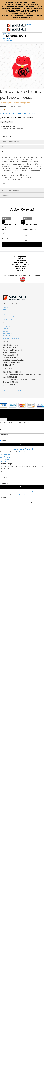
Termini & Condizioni (9, 319)
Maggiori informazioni (10, 142)
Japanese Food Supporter (11, 338)
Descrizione (6, 136)
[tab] (22, 136)
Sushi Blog (6, 329)
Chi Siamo (6, 326)
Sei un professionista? (14, 36)
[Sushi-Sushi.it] (16, 27)
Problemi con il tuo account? (12, 312)
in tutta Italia (20, 266)
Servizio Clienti (20, 260)
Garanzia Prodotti (8, 317)
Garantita (20, 270)
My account (5, 455)
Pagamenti (6, 310)
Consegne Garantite (20, 264)
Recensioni (6, 147)
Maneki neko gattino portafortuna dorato (9, 227)
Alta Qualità (20, 268)
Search (28, 25)
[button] (2, 222)
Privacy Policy (7, 333)
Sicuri (20, 259)
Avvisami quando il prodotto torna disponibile (18, 114)
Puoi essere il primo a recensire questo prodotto (15, 103)
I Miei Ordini (4, 459)
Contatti (5, 331)
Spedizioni (6, 307)
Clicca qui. (22, 451)
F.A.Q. (4, 314)
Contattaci (4, 461)
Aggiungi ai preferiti (6, 122)
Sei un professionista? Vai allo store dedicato (17, 117)
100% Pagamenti (20, 257)
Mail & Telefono (20, 262)
